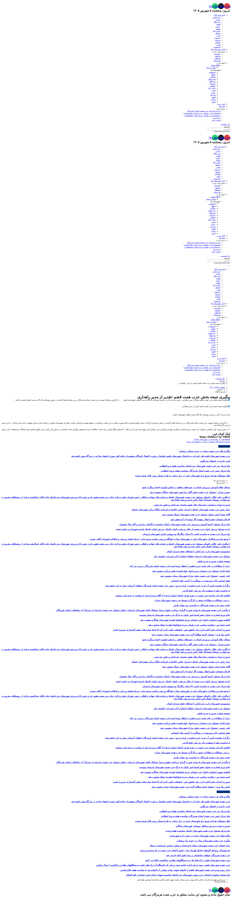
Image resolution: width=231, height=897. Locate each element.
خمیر (218, 36)
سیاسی (217, 56)
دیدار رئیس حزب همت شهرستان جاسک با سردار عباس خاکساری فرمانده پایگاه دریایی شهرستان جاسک (181, 509)
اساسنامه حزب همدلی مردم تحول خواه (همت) (202, 113)
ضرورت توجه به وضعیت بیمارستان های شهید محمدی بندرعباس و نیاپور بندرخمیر (192, 505)
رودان (218, 26)
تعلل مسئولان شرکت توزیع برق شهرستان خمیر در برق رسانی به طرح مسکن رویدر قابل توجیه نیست (182, 475)
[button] (225, 124)
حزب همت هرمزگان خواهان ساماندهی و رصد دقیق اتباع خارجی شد (198, 855)
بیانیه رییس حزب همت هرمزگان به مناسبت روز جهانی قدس (201, 605)
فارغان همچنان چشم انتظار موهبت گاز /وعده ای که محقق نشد (200, 519)
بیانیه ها (222, 106)
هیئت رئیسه (211, 68)
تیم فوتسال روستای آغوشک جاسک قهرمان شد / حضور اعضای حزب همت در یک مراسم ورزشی (185, 850)
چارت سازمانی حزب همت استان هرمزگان (203, 111)
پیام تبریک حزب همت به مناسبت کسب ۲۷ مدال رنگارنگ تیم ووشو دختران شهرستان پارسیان (186, 534)
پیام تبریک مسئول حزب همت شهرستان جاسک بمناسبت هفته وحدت (198, 831)
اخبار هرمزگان (219, 15)
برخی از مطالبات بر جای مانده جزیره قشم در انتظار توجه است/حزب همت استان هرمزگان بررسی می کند (180, 566)
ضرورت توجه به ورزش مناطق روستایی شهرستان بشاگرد (203, 826)
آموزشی (217, 54)
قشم (218, 24)
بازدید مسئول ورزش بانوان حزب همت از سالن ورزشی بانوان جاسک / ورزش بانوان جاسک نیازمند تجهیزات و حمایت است (173, 529)
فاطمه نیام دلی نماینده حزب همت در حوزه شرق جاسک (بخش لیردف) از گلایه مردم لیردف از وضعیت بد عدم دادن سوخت (172, 595)
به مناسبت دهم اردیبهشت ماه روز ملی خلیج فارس (206, 590)
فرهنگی (217, 58)
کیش (218, 45)
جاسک (217, 33)
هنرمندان (216, 61)
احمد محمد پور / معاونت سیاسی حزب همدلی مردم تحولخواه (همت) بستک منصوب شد (189, 625)
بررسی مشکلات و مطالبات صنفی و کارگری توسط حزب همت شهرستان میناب (192, 600)
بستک (218, 29)
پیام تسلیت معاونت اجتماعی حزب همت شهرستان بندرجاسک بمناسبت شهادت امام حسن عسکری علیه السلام (178, 875)
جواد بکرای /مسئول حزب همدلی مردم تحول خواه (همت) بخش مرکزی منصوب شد (191, 571)
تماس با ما (216, 120)
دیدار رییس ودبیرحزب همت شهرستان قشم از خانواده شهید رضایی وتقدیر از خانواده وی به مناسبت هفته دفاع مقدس (175, 870)
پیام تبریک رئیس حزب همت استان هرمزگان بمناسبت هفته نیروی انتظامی (195, 470)
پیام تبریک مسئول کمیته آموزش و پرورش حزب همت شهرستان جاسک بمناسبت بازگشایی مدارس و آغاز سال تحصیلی (174, 524)
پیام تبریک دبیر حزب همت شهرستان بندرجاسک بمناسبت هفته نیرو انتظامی (194, 466)
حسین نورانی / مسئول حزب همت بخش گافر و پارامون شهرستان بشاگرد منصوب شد (190, 492)
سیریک (217, 40)
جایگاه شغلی (215, 65)
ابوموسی (216, 47)
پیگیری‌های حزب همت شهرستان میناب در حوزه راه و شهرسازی (199, 835)
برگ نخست (220, 379)
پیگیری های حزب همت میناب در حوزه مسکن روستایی (204, 451)
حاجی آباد (216, 31)
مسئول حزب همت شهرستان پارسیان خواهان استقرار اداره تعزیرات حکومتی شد (192, 556)
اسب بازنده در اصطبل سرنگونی (215, 461)
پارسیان (217, 38)
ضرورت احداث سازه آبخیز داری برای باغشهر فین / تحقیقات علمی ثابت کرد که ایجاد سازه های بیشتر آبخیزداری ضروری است (171, 630)
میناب (218, 20)
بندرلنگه (212, 81)
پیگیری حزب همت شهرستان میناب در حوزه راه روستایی (203, 840)
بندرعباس (216, 17)
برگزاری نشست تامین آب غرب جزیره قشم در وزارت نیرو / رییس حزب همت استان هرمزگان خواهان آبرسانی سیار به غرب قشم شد (167, 585)
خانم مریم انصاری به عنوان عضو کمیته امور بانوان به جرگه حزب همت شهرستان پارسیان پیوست (184, 615)
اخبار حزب (221, 104)
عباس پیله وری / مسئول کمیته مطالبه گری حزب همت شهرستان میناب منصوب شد (191, 634)
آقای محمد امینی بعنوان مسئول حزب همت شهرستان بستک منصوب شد (196, 514)
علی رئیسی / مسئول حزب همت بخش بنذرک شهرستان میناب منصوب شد (195, 576)
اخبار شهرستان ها (218, 49)
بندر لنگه (217, 22)
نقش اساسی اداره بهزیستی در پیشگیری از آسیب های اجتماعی (200, 580)
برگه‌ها (222, 381)
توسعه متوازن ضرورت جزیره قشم (213, 561)
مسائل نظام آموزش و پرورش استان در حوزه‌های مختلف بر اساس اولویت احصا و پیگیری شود (186, 487)
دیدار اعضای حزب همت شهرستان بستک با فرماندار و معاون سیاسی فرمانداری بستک (190, 845)
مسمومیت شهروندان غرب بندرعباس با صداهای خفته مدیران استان (198, 551)
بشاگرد (217, 42)
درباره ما (216, 118)
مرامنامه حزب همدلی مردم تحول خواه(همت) (202, 116)
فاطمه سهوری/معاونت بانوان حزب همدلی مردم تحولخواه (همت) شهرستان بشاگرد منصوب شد (185, 620)
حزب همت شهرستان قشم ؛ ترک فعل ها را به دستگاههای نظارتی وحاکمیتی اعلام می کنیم (187, 860)
